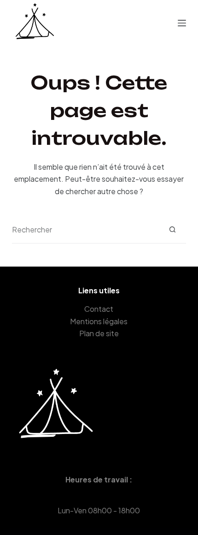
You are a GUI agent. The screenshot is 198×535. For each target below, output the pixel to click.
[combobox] (85, 230)
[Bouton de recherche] (172, 229)
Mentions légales (99, 321)
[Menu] (182, 23)
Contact (98, 309)
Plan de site (99, 333)
